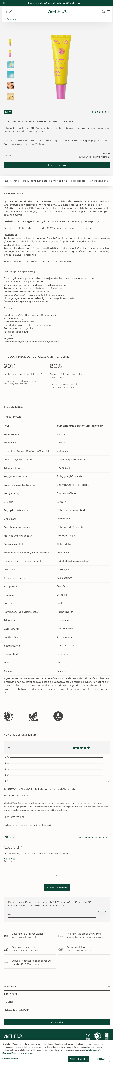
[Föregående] (105, 2)
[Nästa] (110, 2)
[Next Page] (10, 105)
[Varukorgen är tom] (103, 11)
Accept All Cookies (79, 1059)
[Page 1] (10, 43)
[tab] (10, 43)
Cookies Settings (10, 1059)
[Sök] (5, 11)
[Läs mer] (8, 716)
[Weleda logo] (57, 11)
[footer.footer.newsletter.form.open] (102, 914)
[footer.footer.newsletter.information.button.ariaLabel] (104, 904)
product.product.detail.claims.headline (44, 180)
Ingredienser (78, 180)
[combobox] (8, 155)
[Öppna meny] (108, 11)
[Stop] (3, 2)
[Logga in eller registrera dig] (10, 11)
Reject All (100, 1059)
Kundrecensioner (99, 180)
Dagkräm (11, 19)
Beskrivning (12, 180)
